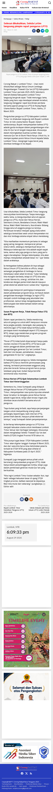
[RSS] (31, 499)
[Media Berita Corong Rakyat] (27, 3)
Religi (5, 31)
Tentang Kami (7, 784)
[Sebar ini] (34, 31)
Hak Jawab (23, 786)
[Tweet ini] (38, 31)
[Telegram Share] (42, 31)
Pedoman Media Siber (34, 784)
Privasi (46, 784)
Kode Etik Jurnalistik (9, 786)
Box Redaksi (18, 784)
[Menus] (4, 3)
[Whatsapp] (47, 31)
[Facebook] (22, 499)
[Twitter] (26, 499)
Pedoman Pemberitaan (37, 786)
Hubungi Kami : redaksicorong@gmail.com (17, 788)
